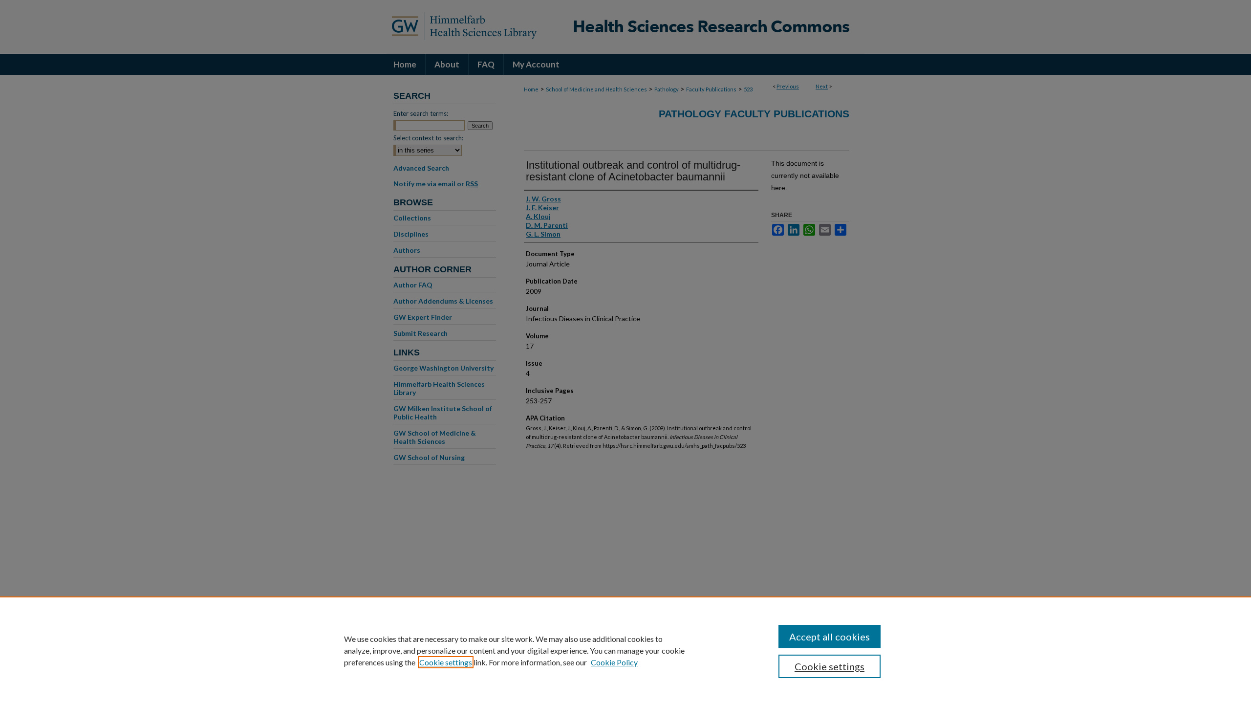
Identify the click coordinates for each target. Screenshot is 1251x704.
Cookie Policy (614, 662)
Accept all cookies (829, 636)
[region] (625, 650)
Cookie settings (445, 662)
